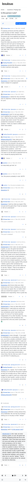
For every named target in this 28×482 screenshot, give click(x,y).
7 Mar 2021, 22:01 (19, 332)
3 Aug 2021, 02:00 (19, 409)
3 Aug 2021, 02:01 (19, 427)
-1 (22, 86)
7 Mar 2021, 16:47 (19, 201)
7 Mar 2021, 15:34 (21, 62)
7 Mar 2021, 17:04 (19, 232)
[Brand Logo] (8, 4)
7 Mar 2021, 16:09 (19, 94)
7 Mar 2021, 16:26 (16, 163)
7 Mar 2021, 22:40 (21, 367)
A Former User (6, 28)
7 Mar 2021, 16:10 (19, 112)
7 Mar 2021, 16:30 (19, 187)
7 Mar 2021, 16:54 (19, 219)
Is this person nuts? (17, 429)
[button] (2, 479)
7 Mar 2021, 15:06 (19, 28)
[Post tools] (25, 55)
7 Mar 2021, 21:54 (19, 304)
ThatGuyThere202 (7, 62)
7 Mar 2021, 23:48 (19, 392)
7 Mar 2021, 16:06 (19, 78)
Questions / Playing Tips (14, 16)
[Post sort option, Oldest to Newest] (3, 23)
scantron (5, 163)
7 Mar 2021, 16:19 (19, 137)
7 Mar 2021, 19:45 (19, 282)
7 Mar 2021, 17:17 (19, 244)
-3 (22, 296)
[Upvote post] (20, 55)
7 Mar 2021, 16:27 (16, 173)
